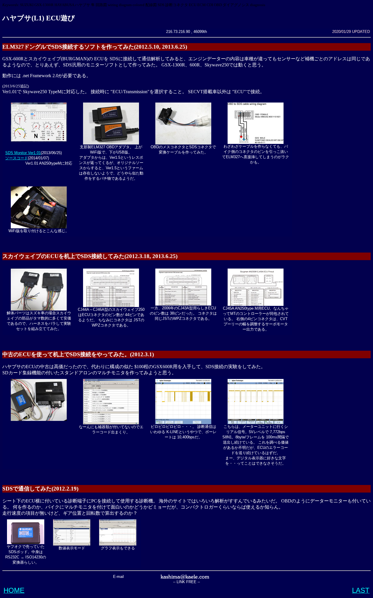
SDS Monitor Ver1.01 (23, 153)
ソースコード (16, 158)
